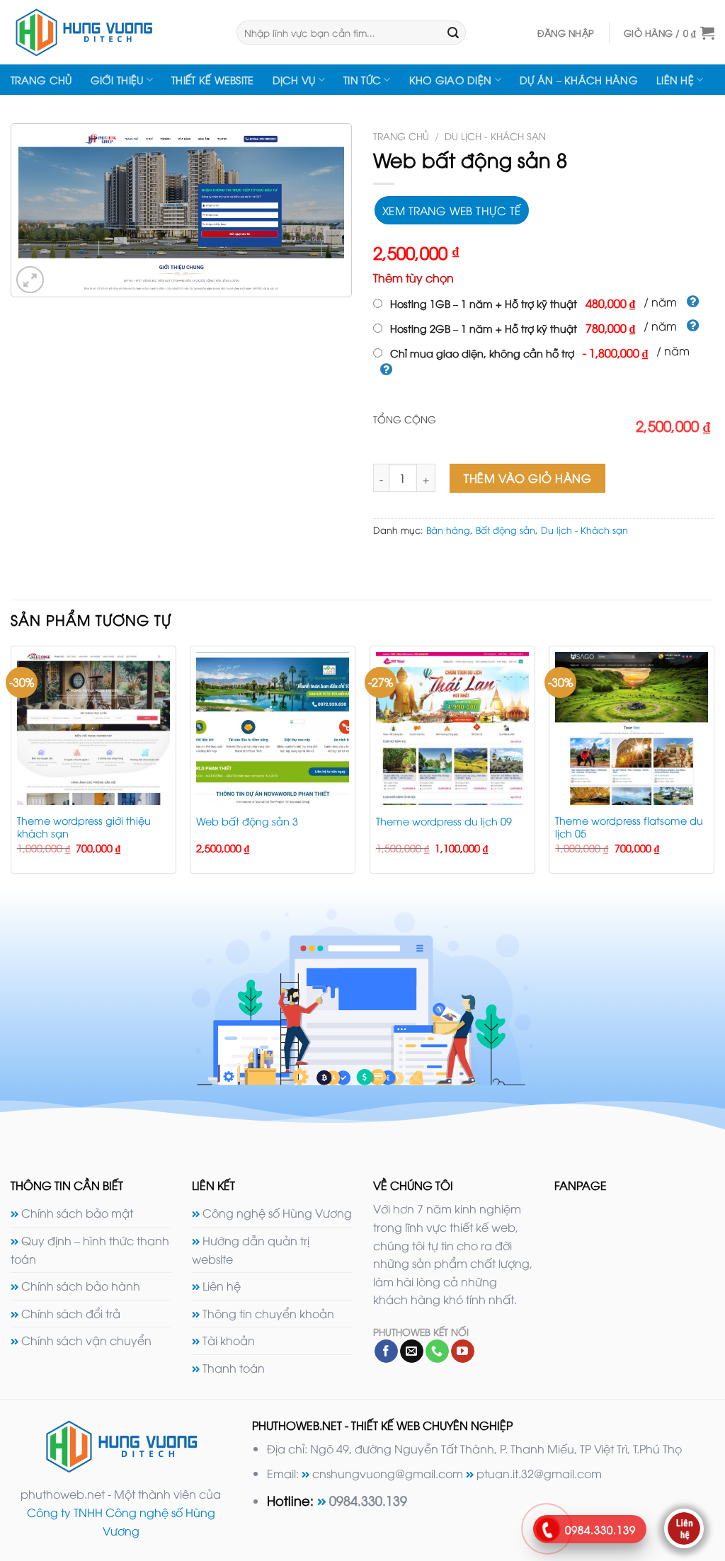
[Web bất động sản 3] (272, 728)
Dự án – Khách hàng (579, 79)
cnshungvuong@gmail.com (387, 1473)
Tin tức (362, 79)
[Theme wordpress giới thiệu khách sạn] (93, 728)
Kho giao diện (450, 79)
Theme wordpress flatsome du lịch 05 (629, 827)
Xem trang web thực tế (451, 209)
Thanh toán (233, 1368)
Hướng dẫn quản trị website (250, 1249)
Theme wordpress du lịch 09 (444, 821)
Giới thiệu (117, 79)
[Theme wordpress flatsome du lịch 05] (631, 728)
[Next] (713, 765)
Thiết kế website (212, 79)
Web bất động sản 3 (247, 821)
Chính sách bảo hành (80, 1285)
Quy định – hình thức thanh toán (90, 1249)
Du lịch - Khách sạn (495, 135)
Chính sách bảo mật (77, 1212)
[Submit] (453, 33)
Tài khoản (228, 1340)
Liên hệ (675, 79)
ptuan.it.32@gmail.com (539, 1473)
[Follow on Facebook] (386, 1351)
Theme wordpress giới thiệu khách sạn (84, 827)
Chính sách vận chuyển (86, 1340)
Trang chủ (41, 79)
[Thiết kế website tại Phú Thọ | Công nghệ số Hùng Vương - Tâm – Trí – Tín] (113, 32)
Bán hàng (448, 529)
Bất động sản (505, 529)
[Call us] (437, 1351)
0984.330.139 (368, 1500)
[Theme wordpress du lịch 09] (452, 728)
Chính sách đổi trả (70, 1313)
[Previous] (11, 765)
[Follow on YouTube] (462, 1351)
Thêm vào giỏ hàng (527, 478)
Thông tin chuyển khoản (268, 1313)
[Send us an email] (411, 1351)
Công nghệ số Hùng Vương (277, 1212)
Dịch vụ (294, 79)
